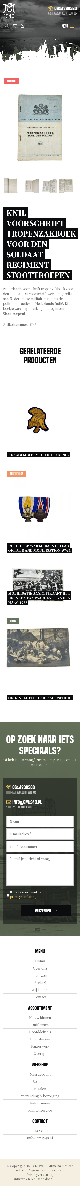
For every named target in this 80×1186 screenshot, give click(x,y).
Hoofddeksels (40, 1032)
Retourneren (40, 1103)
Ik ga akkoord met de (25, 894)
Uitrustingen (40, 1039)
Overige (40, 1053)
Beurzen (40, 975)
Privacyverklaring (40, 1174)
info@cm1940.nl (40, 1138)
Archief (40, 982)
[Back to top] (72, 1178)
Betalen (40, 1088)
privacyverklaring (23, 896)
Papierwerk (40, 1046)
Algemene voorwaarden (46, 1170)
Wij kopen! (40, 989)
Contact (40, 997)
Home (40, 961)
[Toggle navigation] (72, 26)
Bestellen (40, 1081)
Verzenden (43, 910)
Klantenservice (40, 1110)
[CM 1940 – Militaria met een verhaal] (9, 10)
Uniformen (40, 1024)
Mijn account (40, 1074)
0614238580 (40, 1130)
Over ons (40, 968)
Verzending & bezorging (40, 1095)
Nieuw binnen (40, 1017)
